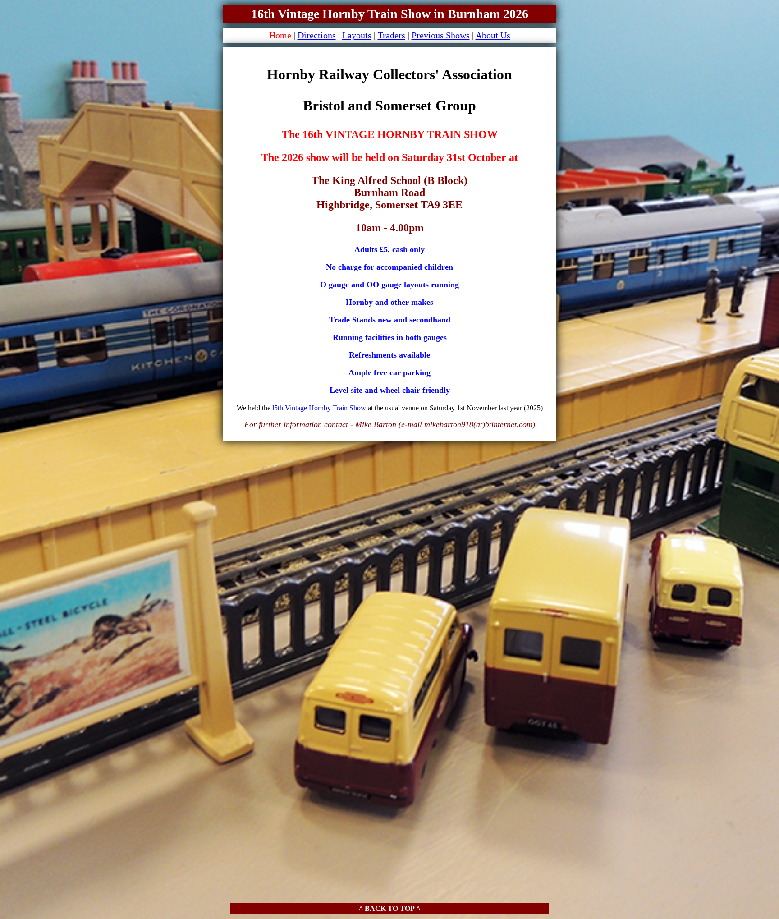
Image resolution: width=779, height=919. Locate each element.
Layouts (356, 35)
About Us (493, 35)
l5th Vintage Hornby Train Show (319, 408)
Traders (391, 35)
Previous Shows (441, 35)
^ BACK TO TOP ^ (389, 908)
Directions (317, 35)
